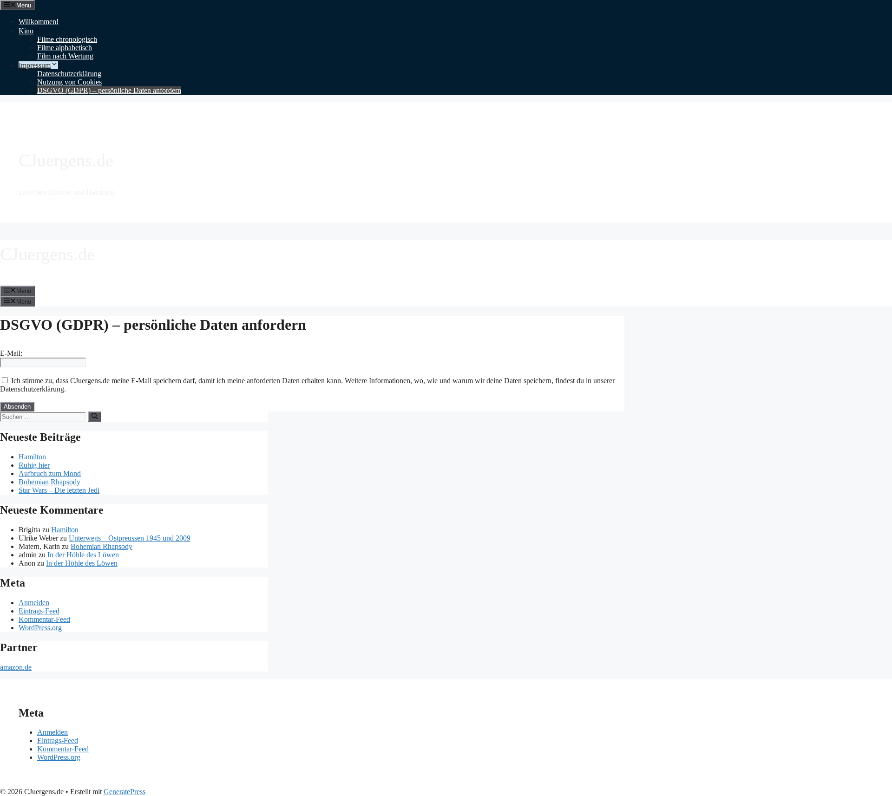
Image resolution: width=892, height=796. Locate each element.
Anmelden (34, 603)
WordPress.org (40, 628)
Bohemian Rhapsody (49, 482)
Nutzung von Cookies (69, 82)
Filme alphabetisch (64, 48)
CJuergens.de (66, 160)
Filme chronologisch (67, 39)
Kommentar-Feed (44, 619)
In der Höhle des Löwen (83, 555)
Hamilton (32, 457)
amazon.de (16, 667)
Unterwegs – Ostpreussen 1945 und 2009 (129, 538)
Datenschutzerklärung (69, 74)
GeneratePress (124, 792)
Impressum (35, 65)
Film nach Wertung (65, 56)
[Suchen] (94, 416)
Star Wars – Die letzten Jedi (59, 490)
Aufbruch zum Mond (50, 473)
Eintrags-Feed (39, 611)
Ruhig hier (34, 465)
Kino (26, 31)
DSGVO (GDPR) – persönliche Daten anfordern (109, 90)
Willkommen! (39, 22)
